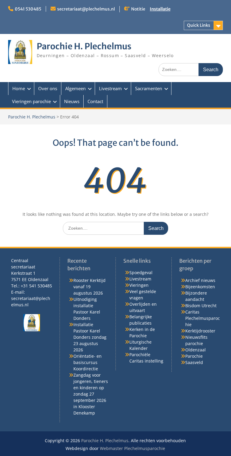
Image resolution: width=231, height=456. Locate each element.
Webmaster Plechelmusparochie (132, 448)
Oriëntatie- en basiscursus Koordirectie (87, 362)
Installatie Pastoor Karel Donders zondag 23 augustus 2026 (89, 337)
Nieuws (71, 101)
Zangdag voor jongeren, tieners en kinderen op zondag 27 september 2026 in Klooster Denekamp (90, 394)
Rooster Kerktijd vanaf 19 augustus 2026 (89, 286)
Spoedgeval (140, 272)
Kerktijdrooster (200, 331)
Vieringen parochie (31, 101)
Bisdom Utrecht (201, 305)
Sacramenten (148, 88)
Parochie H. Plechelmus (84, 46)
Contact (95, 101)
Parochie (194, 356)
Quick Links (198, 25)
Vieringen (139, 285)
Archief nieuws (200, 280)
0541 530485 (28, 9)
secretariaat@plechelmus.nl (86, 9)
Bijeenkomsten (200, 286)
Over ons (47, 88)
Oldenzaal (195, 350)
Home (18, 88)
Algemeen (75, 88)
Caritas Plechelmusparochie (202, 318)
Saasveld (194, 362)
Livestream (110, 88)
